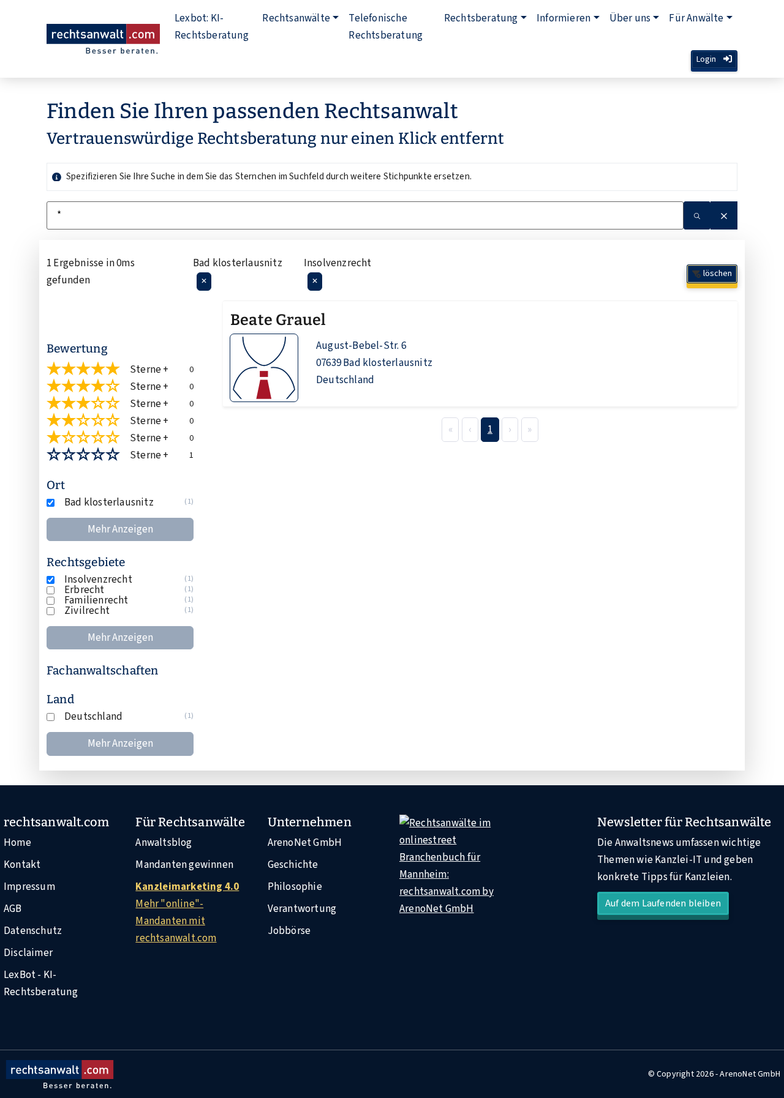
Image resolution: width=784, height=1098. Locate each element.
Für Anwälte (696, 18)
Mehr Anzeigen (120, 529)
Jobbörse (289, 931)
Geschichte (293, 864)
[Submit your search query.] (697, 215)
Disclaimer (28, 953)
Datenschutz (33, 931)
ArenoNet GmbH (305, 842)
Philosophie (295, 887)
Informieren (563, 18)
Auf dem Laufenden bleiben (663, 903)
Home (17, 842)
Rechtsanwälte (296, 18)
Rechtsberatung (481, 18)
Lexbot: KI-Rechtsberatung (212, 27)
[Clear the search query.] (723, 215)
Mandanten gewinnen (184, 864)
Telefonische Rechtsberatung (386, 27)
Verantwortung (302, 909)
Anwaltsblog (163, 842)
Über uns (630, 18)
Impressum (29, 887)
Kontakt (22, 864)
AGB (13, 909)
